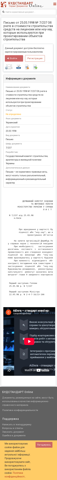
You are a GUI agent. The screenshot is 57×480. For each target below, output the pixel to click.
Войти (13, 58)
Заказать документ (13, 431)
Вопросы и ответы (12, 428)
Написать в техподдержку (16, 424)
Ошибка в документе (14, 435)
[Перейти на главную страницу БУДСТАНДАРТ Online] (23, 4)
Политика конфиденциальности (20, 410)
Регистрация (35, 58)
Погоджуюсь (44, 445)
